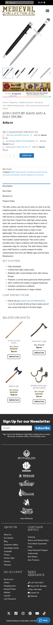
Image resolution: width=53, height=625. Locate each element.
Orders (7, 583)
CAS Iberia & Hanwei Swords (37, 172)
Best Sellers (32, 557)
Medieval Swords (26, 102)
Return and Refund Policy (38, 540)
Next (50, 73)
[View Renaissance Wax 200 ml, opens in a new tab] (29, 147)
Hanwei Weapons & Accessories (32, 175)
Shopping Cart (10, 586)
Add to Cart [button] (14, 357)
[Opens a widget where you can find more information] (43, 620)
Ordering (31, 537)
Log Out (7, 596)
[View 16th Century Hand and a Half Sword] (8, 73)
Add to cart (26, 155)
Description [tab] (7, 186)
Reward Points (10, 589)
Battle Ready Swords (15, 106)
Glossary (7, 565)
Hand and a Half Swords (11, 175)
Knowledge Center (11, 548)
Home (5, 102)
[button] (47, 11)
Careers (7, 561)
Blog (5, 541)
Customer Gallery (11, 545)
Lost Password (10, 599)
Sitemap (34, 596)
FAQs (30, 547)
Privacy (7, 555)
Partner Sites (9, 558)
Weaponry (13, 102)
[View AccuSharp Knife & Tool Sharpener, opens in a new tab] (37, 141)
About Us (7, 535)
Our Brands (8, 538)
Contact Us (34, 593)
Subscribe (42, 428)
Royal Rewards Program (38, 550)
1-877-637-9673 (36, 583)
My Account (8, 579)
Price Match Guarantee (37, 544)
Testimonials (33, 553)
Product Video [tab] (9, 201)
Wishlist (7, 592)
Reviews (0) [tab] (7, 196)
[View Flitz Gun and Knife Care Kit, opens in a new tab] (31, 135)
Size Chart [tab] (7, 191)
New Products (33, 560)
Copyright (8, 551)
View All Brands (26, 519)
